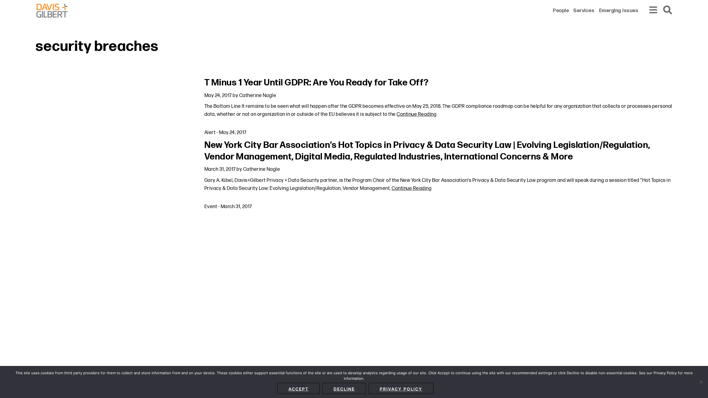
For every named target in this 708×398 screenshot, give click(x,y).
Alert (210, 132)
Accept (298, 389)
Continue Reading (416, 114)
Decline (344, 389)
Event (210, 207)
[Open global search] (668, 10)
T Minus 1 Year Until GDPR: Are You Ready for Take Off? (316, 82)
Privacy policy (401, 389)
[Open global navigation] (653, 10)
